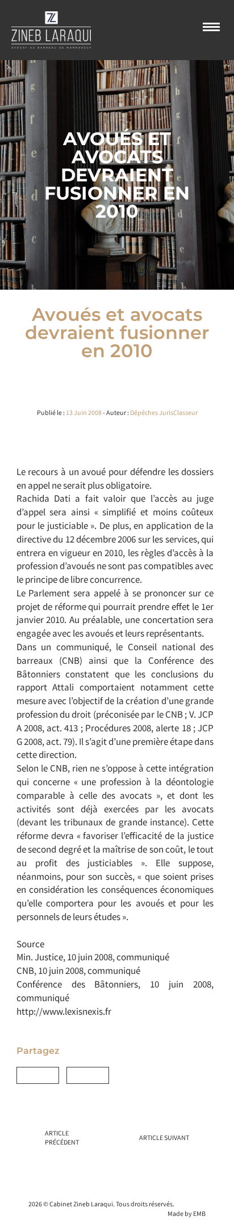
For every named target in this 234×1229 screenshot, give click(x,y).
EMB (199, 1213)
